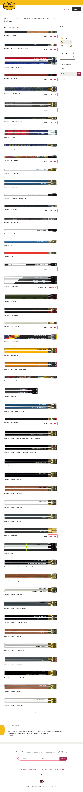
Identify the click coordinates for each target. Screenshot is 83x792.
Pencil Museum (33, 769)
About (56, 769)
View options (52, 287)
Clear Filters (63, 80)
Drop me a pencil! (42, 733)
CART (68, 9)
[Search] (79, 74)
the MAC (55, 786)
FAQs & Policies (43, 769)
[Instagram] (41, 775)
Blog (51, 769)
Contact (62, 769)
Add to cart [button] (53, 36)
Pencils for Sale (23, 769)
